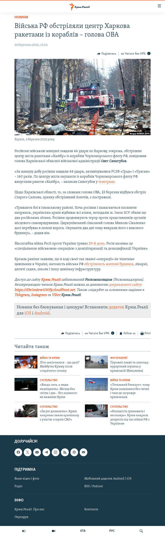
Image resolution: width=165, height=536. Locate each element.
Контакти (91, 509)
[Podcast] (74, 452)
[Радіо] (24, 531)
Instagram (39, 295)
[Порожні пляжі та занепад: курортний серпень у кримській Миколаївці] (96, 362)
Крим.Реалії (50, 280)
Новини (21, 17)
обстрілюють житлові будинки (108, 264)
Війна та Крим (50, 358)
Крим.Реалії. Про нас (29, 509)
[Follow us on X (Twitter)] (27, 452)
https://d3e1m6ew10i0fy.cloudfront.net (44, 290)
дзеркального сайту (125, 285)
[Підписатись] (83, 452)
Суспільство (48, 380)
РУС (112, 531)
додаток (116, 307)
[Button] (106, 53)
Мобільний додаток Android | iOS (108, 478)
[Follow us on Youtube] (37, 452)
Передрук (21, 517)
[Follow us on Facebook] (18, 452)
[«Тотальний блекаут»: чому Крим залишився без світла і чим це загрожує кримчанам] (96, 384)
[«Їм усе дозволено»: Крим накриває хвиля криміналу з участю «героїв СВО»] (25, 410)
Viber (56, 295)
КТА (83, 531)
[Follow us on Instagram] (55, 452)
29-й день (97, 243)
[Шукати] (141, 531)
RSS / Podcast (93, 486)
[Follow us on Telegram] (46, 452)
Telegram (21, 295)
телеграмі (106, 182)
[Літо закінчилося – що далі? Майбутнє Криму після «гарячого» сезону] (25, 362)
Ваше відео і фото (26, 478)
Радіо (18, 486)
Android (42, 313)
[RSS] (65, 452)
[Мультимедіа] (53, 531)
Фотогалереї (118, 358)
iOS (28, 313)
